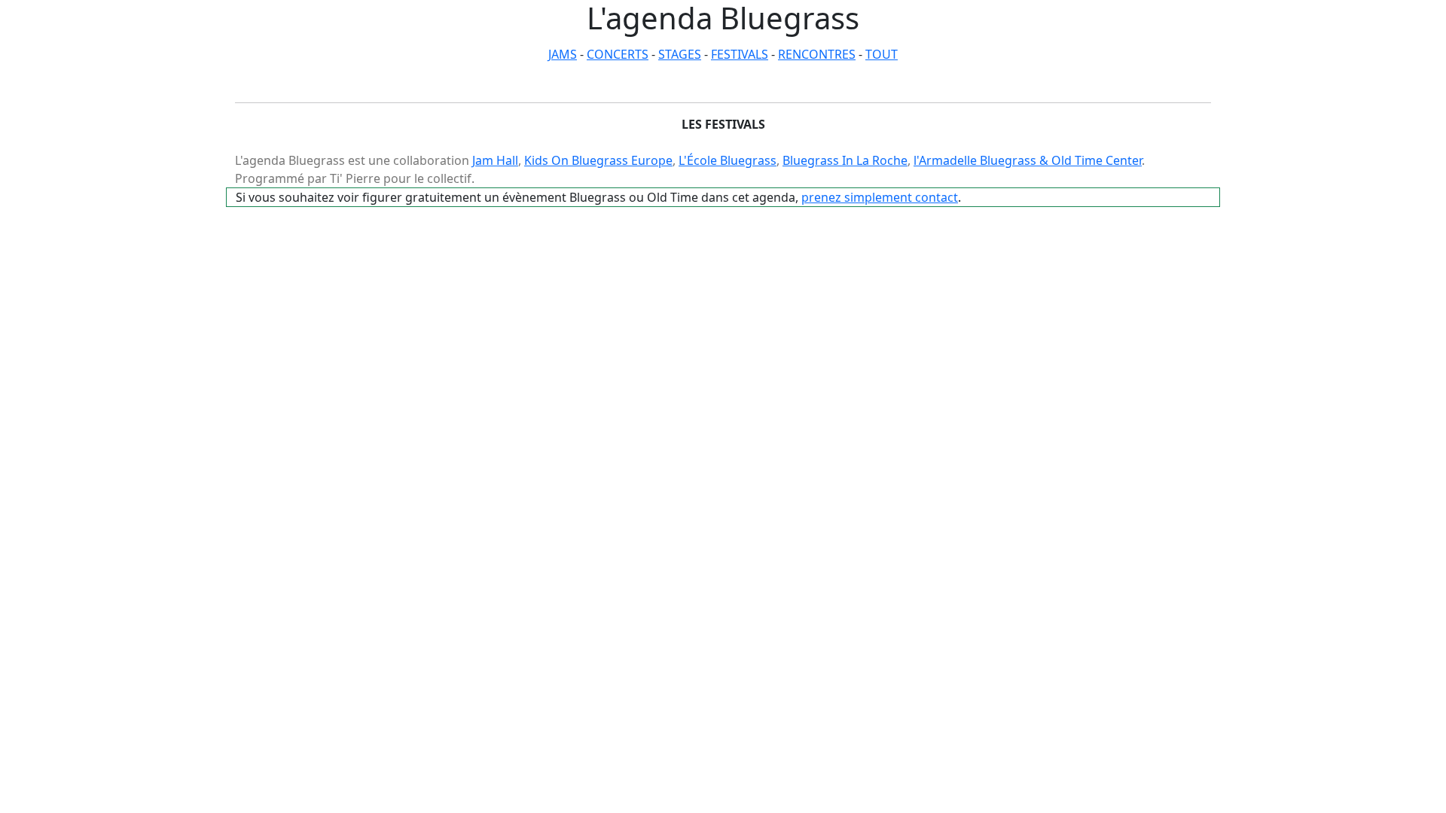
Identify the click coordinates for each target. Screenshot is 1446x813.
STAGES (679, 54)
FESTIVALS (739, 54)
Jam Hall (495, 160)
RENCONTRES (817, 54)
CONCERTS (617, 54)
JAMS (562, 54)
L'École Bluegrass (727, 160)
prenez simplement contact (879, 197)
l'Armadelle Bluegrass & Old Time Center (1028, 160)
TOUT (881, 54)
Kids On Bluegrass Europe (598, 160)
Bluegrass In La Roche (845, 160)
